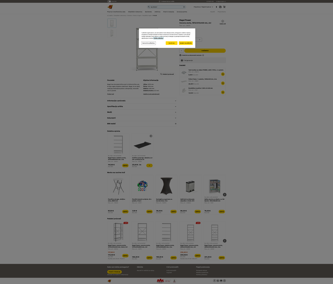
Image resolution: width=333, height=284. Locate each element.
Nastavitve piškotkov (148, 43)
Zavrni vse (172, 43)
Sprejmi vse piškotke (186, 43)
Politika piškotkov (158, 38)
